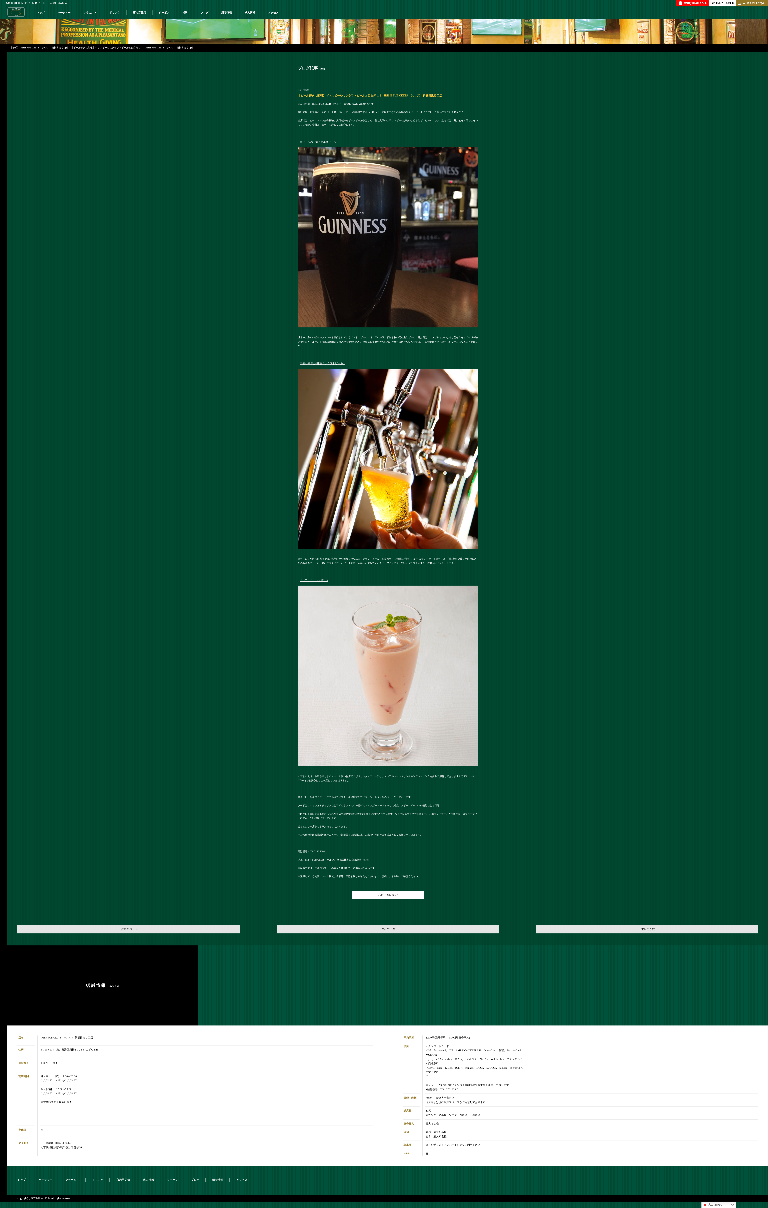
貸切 (185, 12)
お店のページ (129, 929)
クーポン (164, 12)
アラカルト (90, 12)
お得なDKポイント (693, 3)
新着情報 (226, 12)
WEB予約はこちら (754, 3)
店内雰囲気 (139, 12)
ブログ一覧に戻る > (387, 894)
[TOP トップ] (16, 13)
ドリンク (115, 12)
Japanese (714, 1204)
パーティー (64, 12)
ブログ (204, 12)
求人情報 (250, 12)
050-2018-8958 (725, 3)
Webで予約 (388, 929)
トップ (41, 12)
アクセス (273, 12)
